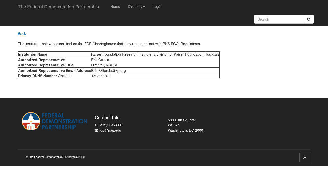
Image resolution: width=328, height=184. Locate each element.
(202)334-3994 (110, 125)
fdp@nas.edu (109, 130)
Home (115, 6)
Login (157, 6)
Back (22, 33)
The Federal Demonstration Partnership (58, 6)
